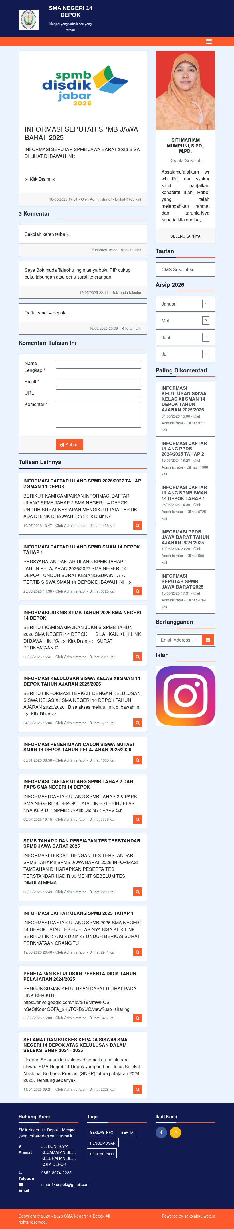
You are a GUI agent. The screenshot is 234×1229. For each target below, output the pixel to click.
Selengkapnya (185, 236)
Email (32, 381)
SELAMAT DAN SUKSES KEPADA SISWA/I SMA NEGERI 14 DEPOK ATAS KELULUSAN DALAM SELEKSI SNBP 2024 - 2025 (75, 1044)
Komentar (36, 404)
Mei (184, 320)
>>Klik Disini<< (40, 179)
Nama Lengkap (35, 366)
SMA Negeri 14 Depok (83, 1216)
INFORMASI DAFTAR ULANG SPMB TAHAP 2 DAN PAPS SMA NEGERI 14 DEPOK (78, 784)
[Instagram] (177, 1132)
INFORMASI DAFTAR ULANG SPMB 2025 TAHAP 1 (78, 913)
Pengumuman (103, 1143)
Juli (184, 354)
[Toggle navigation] (208, 41)
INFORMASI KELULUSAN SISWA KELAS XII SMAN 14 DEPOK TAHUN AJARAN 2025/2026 (81, 681)
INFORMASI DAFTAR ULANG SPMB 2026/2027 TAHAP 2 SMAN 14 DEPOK (82, 483)
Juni (184, 337)
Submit (72, 444)
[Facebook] (163, 1132)
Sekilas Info (101, 1132)
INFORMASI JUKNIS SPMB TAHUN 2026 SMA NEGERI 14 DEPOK (82, 615)
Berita (127, 1132)
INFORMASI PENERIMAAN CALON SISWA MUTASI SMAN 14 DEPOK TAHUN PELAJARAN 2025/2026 (78, 747)
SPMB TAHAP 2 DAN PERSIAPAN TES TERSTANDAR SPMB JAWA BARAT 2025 (81, 843)
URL (29, 392)
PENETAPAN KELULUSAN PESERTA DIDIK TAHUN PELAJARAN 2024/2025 (79, 976)
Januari (184, 303)
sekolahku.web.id (199, 1216)
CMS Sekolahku (178, 269)
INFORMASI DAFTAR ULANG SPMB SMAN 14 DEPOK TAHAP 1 (81, 549)
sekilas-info (102, 1153)
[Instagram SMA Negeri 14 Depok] (185, 696)
